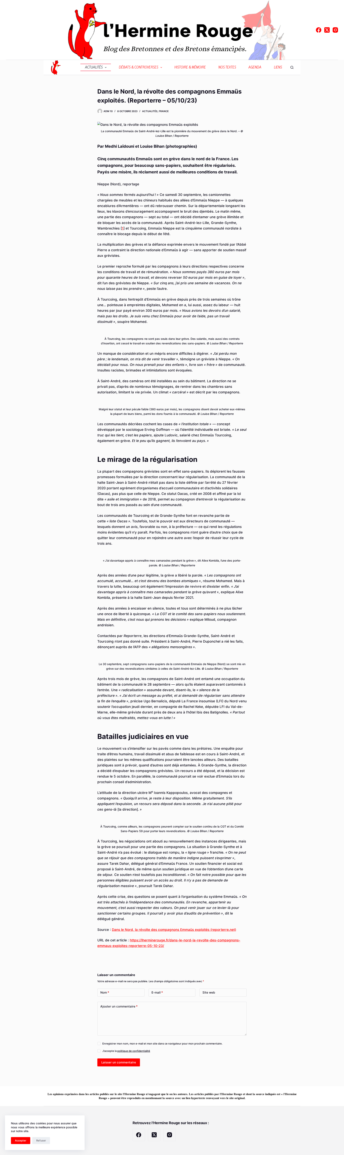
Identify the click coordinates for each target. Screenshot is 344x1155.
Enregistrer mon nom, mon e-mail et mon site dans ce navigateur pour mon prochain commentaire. (162, 1043)
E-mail (157, 992)
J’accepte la (126, 1050)
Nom (104, 992)
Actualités (94, 67)
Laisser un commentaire (118, 1062)
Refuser (41, 1140)
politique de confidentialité (133, 1050)
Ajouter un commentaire (119, 1006)
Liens (278, 67)
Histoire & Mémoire (190, 67)
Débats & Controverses (138, 67)
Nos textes (227, 67)
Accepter (20, 1140)
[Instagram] (335, 30)
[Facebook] (318, 30)
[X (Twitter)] (327, 30)
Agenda (254, 67)
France (164, 111)
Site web (208, 992)
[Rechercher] (291, 67)
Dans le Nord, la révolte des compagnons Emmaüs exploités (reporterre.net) (174, 930)
